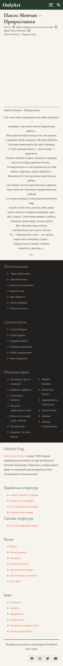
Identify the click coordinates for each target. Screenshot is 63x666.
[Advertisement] (31, 71)
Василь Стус (17, 290)
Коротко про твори (21, 512)
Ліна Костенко (18, 279)
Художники (17, 619)
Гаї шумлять (17, 426)
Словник (15, 602)
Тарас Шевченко (20, 273)
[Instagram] (39, 658)
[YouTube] (55, 658)
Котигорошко (18, 552)
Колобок (15, 558)
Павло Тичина (18, 308)
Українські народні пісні (24, 625)
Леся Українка (18, 302)
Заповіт (46, 415)
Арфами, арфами (20, 389)
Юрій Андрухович (21, 352)
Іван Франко (17, 296)
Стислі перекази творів (24, 506)
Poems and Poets (14, 455)
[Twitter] (47, 658)
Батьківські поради (21, 569)
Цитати (14, 607)
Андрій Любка (19, 340)
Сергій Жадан (18, 329)
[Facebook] (32, 658)
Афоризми (16, 613)
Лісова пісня (49, 410)
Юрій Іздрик (17, 335)
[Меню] (51, 5)
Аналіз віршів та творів (24, 494)
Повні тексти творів (22, 500)
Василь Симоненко (21, 285)
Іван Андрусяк (18, 358)
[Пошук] (58, 5)
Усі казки (15, 581)
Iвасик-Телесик (19, 563)
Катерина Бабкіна (21, 346)
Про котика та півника (23, 575)
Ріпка (13, 546)
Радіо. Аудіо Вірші (21, 631)
